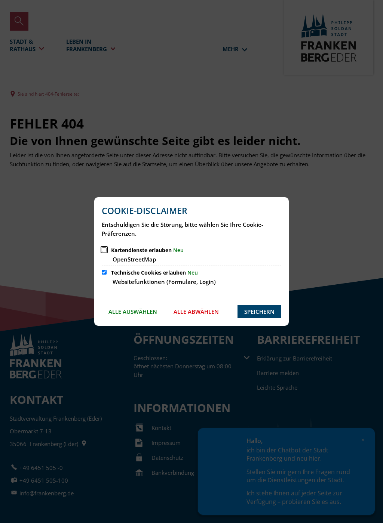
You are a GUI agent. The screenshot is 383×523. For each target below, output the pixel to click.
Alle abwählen (196, 311)
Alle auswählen (132, 311)
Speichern (259, 311)
